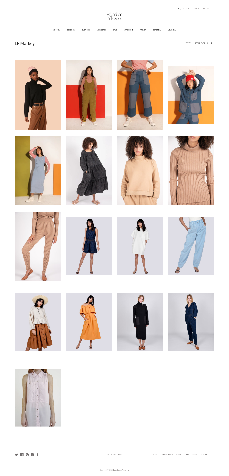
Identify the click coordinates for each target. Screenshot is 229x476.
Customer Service (166, 454)
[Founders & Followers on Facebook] (22, 455)
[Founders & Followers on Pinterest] (27, 455)
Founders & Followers (121, 470)
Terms (154, 454)
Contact (195, 454)
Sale (115, 30)
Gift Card (204, 454)
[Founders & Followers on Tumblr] (38, 455)
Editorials (157, 30)
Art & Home (129, 30)
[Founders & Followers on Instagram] (32, 455)
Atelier (143, 30)
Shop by (56, 30)
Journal (172, 30)
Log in (196, 8)
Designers (71, 30)
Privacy (178, 454)
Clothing (86, 30)
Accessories (102, 30)
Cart (208, 8)
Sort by (188, 43)
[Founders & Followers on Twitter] (16, 455)
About (186, 454)
